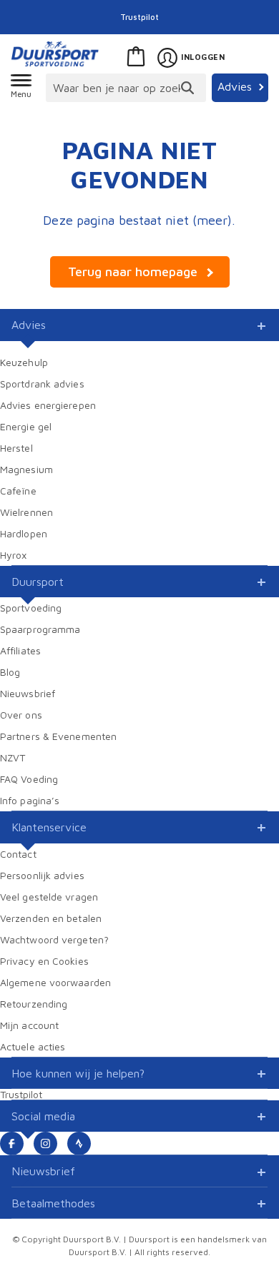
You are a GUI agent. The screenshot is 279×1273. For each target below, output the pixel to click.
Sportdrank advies (42, 383)
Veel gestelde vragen (49, 897)
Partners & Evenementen (58, 736)
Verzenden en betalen (51, 918)
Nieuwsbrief (27, 693)
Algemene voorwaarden (55, 982)
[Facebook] (12, 1143)
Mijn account (29, 1025)
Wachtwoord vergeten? (54, 939)
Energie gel (26, 426)
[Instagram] (45, 1143)
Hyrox (13, 555)
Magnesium (26, 469)
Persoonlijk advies (42, 875)
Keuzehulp (24, 362)
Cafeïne (18, 491)
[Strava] (79, 1143)
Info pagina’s (29, 800)
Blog (10, 672)
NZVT (12, 757)
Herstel (16, 448)
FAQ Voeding (29, 779)
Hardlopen (23, 533)
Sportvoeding (31, 608)
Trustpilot (139, 16)
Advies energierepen (48, 405)
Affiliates (20, 650)
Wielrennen (26, 512)
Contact (18, 854)
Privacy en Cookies (44, 961)
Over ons (21, 715)
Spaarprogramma (40, 629)
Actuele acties (32, 1046)
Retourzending (33, 1004)
